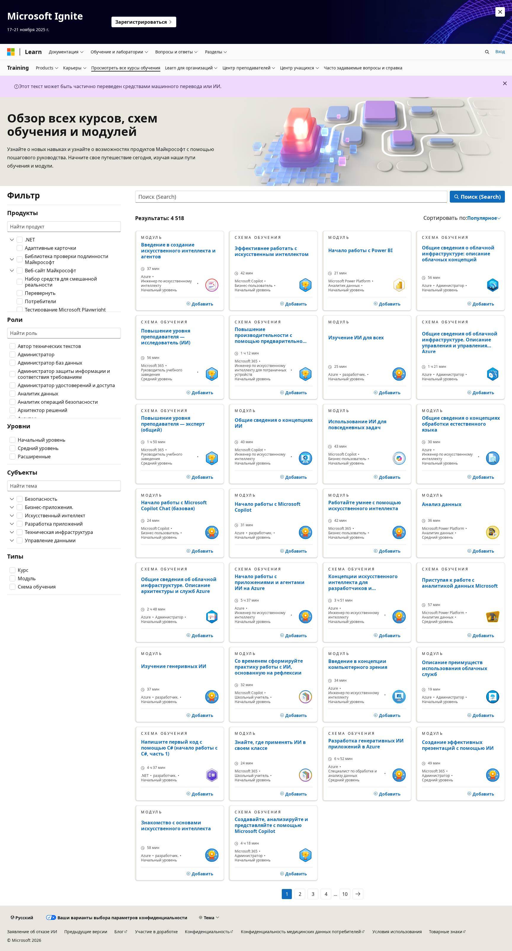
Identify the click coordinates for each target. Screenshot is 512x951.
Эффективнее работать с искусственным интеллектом (272, 251)
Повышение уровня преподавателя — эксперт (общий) (173, 424)
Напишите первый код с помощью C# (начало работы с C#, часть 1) (179, 748)
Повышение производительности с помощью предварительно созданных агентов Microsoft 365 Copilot (271, 335)
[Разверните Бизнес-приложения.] (11, 507)
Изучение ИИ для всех (356, 338)
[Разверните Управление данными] (11, 540)
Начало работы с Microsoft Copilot (267, 507)
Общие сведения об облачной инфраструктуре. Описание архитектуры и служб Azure (179, 585)
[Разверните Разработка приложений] (11, 524)
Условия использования (397, 931)
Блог (119, 931)
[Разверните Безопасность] (11, 499)
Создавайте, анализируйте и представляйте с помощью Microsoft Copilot (271, 825)
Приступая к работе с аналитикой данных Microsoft (460, 583)
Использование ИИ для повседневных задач (357, 425)
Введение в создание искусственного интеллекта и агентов (178, 251)
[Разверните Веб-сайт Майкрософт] (11, 270)
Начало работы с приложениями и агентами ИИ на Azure (270, 582)
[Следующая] (358, 894)
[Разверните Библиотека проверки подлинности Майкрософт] (11, 259)
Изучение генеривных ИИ (173, 666)
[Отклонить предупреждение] (500, 12)
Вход (500, 51)
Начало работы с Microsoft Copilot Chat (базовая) (174, 505)
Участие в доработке (156, 931)
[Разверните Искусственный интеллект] (11, 516)
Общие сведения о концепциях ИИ (274, 423)
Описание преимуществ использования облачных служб (454, 668)
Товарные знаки (445, 931)
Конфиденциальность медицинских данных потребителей (301, 931)
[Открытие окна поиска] (487, 52)
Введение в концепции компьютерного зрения (357, 664)
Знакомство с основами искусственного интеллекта (176, 826)
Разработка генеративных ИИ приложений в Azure (366, 744)
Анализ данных (441, 504)
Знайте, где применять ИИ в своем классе (270, 745)
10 (345, 894)
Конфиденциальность (207, 931)
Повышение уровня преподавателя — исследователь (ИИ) (165, 337)
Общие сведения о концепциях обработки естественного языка (461, 424)
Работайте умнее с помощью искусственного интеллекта (364, 505)
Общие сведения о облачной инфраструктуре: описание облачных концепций (458, 254)
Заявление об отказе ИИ (32, 931)
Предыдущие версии (85, 931)
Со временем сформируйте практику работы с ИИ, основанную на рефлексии (269, 667)
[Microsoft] (11, 52)
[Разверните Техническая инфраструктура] (11, 532)
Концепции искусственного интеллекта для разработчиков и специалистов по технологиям (366, 582)
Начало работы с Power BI (360, 250)
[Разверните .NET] (11, 240)
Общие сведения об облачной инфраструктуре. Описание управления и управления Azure (459, 342)
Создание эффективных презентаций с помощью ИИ (458, 745)
